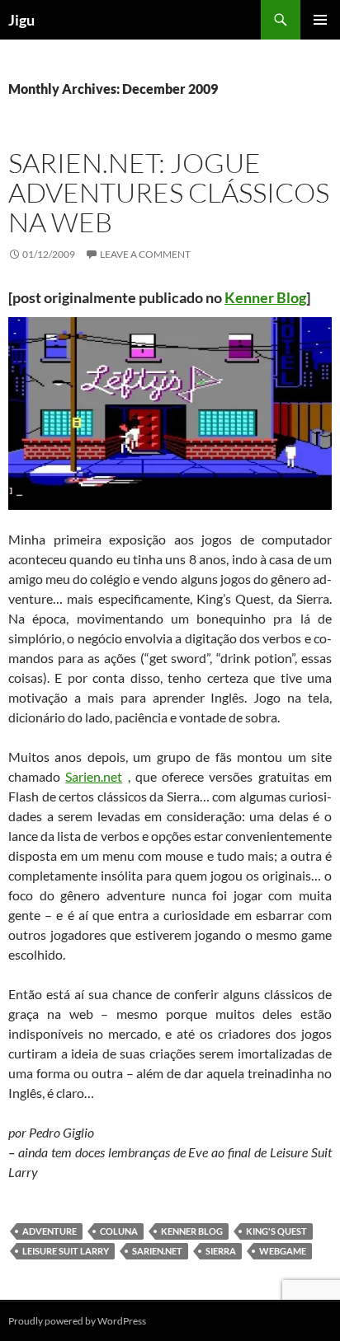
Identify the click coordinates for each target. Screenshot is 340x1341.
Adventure (49, 1231)
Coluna (119, 1231)
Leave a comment (145, 254)
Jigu (21, 20)
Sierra (220, 1250)
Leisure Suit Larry (65, 1250)
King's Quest (276, 1231)
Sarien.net (93, 776)
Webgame (282, 1250)
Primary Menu (320, 20)
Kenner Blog (265, 297)
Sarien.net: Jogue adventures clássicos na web (168, 192)
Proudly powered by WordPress (77, 1321)
